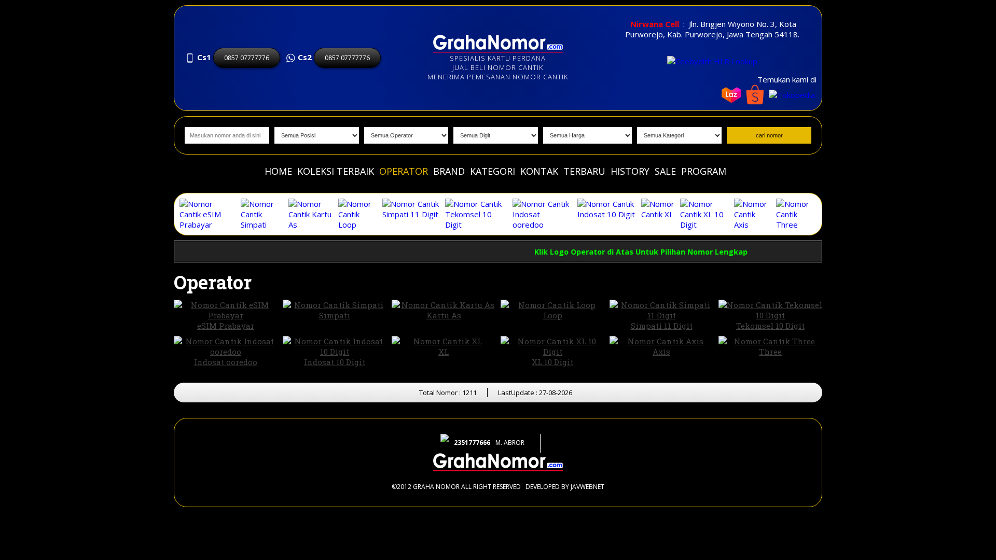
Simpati (334, 315)
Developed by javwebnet (564, 486)
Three (770, 351)
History (630, 171)
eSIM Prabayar (225, 325)
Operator (403, 171)
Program (703, 171)
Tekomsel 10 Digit (770, 325)
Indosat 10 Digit (334, 362)
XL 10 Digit (552, 362)
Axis (661, 351)
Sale (665, 171)
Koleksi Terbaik (335, 171)
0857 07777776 (246, 57)
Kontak (539, 171)
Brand (449, 171)
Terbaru (584, 171)
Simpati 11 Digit (662, 325)
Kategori (492, 171)
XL (443, 351)
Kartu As (443, 315)
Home (278, 171)
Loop (552, 315)
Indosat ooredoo (225, 362)
